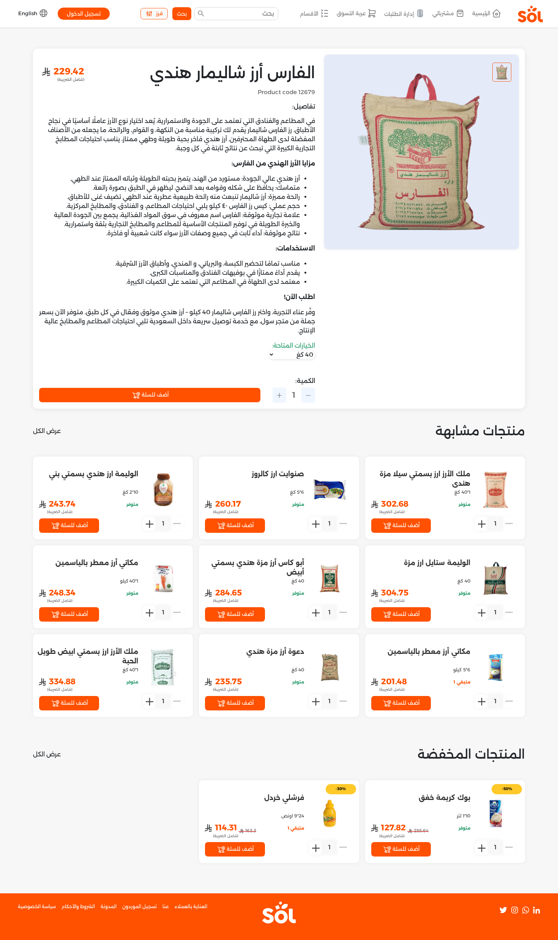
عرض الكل (47, 431)
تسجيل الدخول (84, 14)
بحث (182, 14)
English (28, 13)
